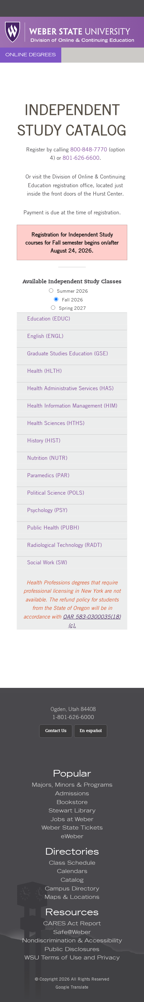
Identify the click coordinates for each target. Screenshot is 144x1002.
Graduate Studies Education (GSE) (67, 353)
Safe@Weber (72, 932)
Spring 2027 (72, 308)
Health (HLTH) (44, 370)
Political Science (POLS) (55, 492)
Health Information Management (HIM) (72, 405)
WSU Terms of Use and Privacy (72, 957)
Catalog (72, 880)
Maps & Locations (72, 897)
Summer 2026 (72, 291)
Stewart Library (72, 810)
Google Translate (72, 987)
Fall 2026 (72, 299)
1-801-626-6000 (73, 717)
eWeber (72, 836)
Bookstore (72, 802)
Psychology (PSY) (47, 510)
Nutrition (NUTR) (47, 457)
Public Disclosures (72, 949)
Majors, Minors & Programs (72, 785)
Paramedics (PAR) (48, 475)
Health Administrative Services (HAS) (70, 388)
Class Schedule (72, 863)
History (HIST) (43, 440)
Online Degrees (30, 54)
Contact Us (55, 731)
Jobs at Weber (72, 819)
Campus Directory (72, 888)
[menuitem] (30, 55)
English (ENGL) (45, 336)
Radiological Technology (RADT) (64, 545)
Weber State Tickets (72, 828)
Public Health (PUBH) (53, 527)
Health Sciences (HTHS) (55, 423)
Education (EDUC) (48, 318)
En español (91, 731)
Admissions (72, 793)
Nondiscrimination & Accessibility (72, 940)
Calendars (72, 871)
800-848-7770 (88, 149)
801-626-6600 (81, 157)
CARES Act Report (72, 923)
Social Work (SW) (47, 562)
